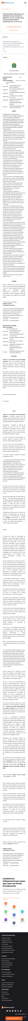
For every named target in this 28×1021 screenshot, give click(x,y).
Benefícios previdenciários (8, 982)
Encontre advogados (6, 972)
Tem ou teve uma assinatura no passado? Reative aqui (11, 898)
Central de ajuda (5, 994)
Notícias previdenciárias (7, 976)
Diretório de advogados (7, 964)
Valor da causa (5, 944)
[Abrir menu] (25, 3)
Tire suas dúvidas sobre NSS (8, 974)
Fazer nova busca (5, 9)
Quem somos (5, 992)
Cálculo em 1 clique (6, 938)
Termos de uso (5, 998)
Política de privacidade (7, 1000)
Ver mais (5, 51)
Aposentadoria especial (7, 948)
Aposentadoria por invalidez (8, 950)
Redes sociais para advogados (8, 958)
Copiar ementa (13, 30)
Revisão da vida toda (6, 940)
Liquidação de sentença (7, 942)
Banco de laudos (5, 960)
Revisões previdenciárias (7, 984)
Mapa (3, 996)
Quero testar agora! (13, 1018)
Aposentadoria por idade (7, 952)
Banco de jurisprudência (7, 962)
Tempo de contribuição (7, 946)
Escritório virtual (6, 967)
